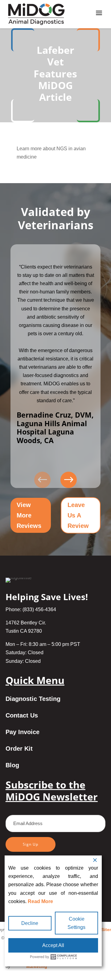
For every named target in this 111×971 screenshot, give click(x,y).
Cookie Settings (76, 923)
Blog (12, 766)
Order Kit (19, 749)
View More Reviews (29, 515)
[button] (68, 480)
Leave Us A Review (78, 515)
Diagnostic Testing (33, 699)
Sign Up (30, 844)
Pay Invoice (22, 732)
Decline (29, 923)
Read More (40, 901)
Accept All (53, 945)
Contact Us (22, 716)
